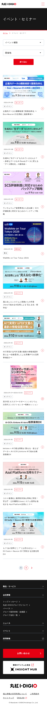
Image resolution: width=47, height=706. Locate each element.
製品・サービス (9, 586)
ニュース (6, 623)
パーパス (6, 608)
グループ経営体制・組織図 (14, 612)
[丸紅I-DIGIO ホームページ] (9, 4)
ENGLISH (21, 698)
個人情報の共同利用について (15, 694)
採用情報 (6, 639)
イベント (6, 631)
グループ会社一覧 (10, 615)
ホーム (5, 33)
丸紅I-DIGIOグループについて (15, 605)
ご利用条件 (34, 694)
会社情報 (6, 595)
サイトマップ (8, 698)
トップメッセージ (10, 602)
